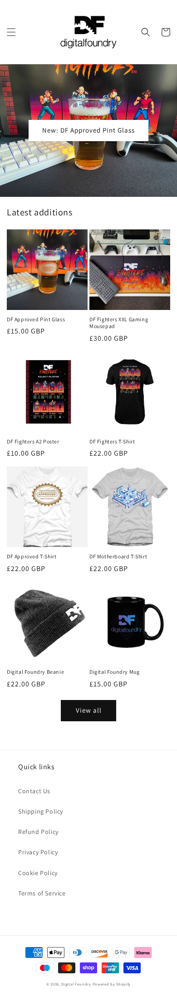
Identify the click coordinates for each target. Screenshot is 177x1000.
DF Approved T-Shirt (31, 556)
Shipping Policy (40, 811)
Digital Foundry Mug (114, 671)
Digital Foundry (76, 983)
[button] (11, 32)
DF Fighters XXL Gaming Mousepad (118, 323)
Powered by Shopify (112, 983)
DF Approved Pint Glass (36, 319)
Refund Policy (38, 832)
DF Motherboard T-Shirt (118, 556)
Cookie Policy (38, 873)
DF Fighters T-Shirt (112, 441)
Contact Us (34, 791)
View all (89, 710)
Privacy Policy (38, 852)
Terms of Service (42, 893)
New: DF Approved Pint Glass (88, 130)
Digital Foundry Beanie (35, 671)
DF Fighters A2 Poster (33, 441)
